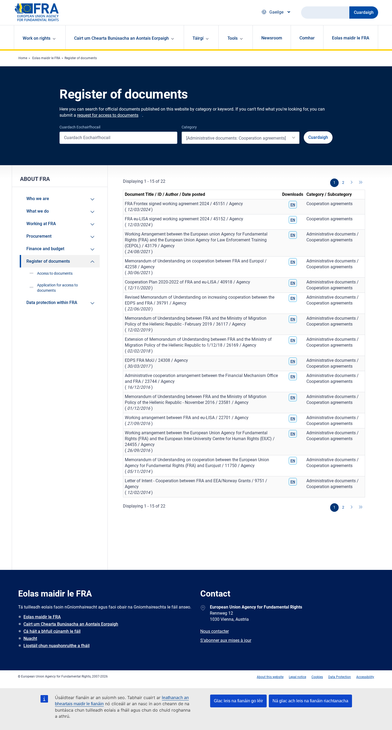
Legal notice (297, 677)
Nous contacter (214, 631)
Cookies (317, 677)
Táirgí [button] (198, 38)
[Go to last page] (361, 183)
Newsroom (271, 37)
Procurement (38, 236)
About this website (270, 677)
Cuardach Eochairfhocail (79, 127)
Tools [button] (232, 38)
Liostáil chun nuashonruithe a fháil (56, 645)
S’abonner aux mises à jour (225, 640)
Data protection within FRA (51, 302)
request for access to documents (107, 115)
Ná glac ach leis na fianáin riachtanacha (310, 701)
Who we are (37, 198)
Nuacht (30, 638)
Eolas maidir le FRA (350, 37)
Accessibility (365, 677)
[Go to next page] (352, 183)
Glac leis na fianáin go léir (238, 701)
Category (189, 127)
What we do (37, 211)
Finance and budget (45, 248)
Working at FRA (41, 223)
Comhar (307, 37)
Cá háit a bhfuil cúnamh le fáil (52, 631)
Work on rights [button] (36, 38)
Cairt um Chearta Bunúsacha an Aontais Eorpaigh (70, 624)
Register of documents (81, 58)
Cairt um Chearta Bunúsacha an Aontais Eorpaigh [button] (121, 38)
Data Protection (339, 677)
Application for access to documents (57, 288)
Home (22, 58)
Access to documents (55, 273)
